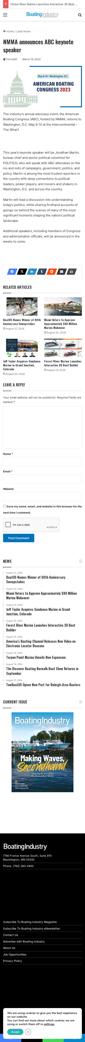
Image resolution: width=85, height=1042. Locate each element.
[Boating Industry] (42, 14)
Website (8, 489)
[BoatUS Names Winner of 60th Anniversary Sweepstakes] (22, 306)
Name (8, 454)
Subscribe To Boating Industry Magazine (30, 922)
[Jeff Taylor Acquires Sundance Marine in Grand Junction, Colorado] (22, 348)
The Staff (11, 59)
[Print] (70, 272)
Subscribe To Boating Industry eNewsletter (31, 928)
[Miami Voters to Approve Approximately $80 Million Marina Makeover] (63, 306)
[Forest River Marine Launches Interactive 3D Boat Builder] (63, 348)
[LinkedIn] (31, 272)
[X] (21, 272)
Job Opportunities (14, 954)
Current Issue (15, 701)
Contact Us (10, 935)
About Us (9, 948)
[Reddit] (50, 272)
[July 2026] (42, 752)
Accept (15, 1032)
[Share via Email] (60, 272)
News (7, 561)
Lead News (23, 31)
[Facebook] (11, 272)
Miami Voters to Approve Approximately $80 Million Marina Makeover (60, 324)
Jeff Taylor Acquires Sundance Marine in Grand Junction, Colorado (21, 365)
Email (8, 471)
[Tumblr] (41, 272)
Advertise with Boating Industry (24, 941)
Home (10, 31)
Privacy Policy (12, 961)
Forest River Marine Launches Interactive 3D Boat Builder (62, 363)
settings (49, 1024)
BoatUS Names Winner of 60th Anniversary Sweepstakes (22, 322)
